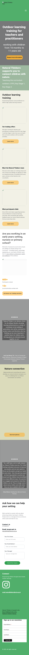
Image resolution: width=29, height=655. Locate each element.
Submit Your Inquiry (12, 563)
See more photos (14, 434)
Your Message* (8, 551)
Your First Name (9, 536)
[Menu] (26, 10)
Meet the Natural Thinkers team (13, 168)
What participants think (10, 209)
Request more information (14, 57)
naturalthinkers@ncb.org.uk (9, 531)
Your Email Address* (10, 543)
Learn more (10, 141)
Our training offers (8, 127)
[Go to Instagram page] (6, 584)
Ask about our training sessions (13, 293)
